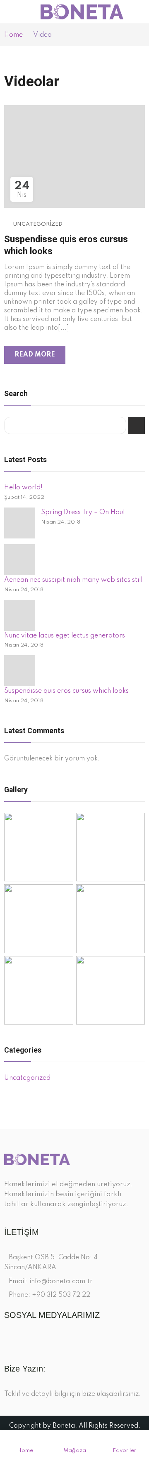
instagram (37, 1341)
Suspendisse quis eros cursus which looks (66, 691)
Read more (34, 355)
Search (136, 425)
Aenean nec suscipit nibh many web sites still (73, 580)
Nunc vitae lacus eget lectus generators (64, 636)
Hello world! (23, 487)
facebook (8, 1341)
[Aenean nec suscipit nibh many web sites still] (19, 559)
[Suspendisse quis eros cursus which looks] (19, 670)
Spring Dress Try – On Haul (83, 512)
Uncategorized (37, 224)
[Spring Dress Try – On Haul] (19, 523)
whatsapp (52, 1341)
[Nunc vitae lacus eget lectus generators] (19, 615)
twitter (23, 1341)
